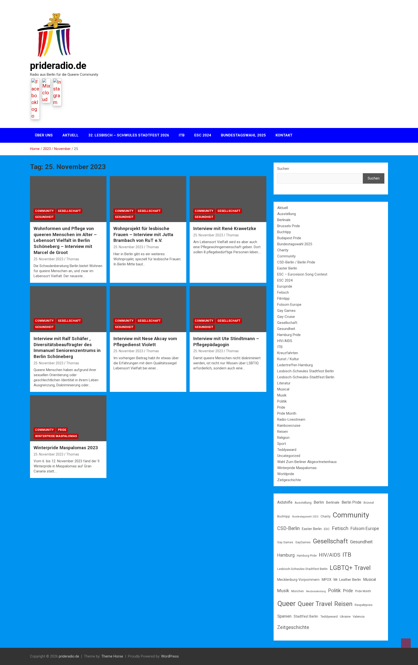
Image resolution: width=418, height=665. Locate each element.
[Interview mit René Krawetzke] (227, 199)
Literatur (284, 383)
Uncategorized (288, 456)
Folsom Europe (289, 304)
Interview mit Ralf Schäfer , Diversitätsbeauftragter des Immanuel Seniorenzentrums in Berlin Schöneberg (67, 347)
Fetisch (283, 292)
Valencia (359, 616)
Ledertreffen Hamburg (295, 365)
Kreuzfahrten (287, 353)
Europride (284, 286)
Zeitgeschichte (289, 480)
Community (44, 211)
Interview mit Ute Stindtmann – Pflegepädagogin (226, 341)
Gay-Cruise (286, 316)
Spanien (284, 616)
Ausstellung (286, 214)
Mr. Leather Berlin (347, 579)
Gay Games (286, 310)
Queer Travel (315, 603)
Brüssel (369, 502)
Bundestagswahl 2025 (243, 135)
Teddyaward (286, 450)
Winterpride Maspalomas (56, 436)
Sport (281, 443)
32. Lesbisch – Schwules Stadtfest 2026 (128, 135)
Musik (281, 395)
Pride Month (286, 413)
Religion (283, 437)
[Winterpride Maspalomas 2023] (68, 418)
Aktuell (70, 135)
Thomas (72, 259)
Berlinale (284, 220)
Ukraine (345, 616)
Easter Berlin (287, 268)
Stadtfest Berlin (306, 616)
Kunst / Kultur (288, 359)
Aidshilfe (284, 502)
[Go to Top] (406, 643)
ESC (327, 529)
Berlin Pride (351, 502)
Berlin (319, 502)
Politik (282, 401)
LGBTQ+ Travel (350, 567)
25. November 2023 (48, 259)
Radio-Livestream (291, 419)
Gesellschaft (69, 211)
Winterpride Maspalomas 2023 (66, 447)
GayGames (303, 542)
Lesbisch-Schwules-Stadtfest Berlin (305, 377)
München (297, 591)
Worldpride (285, 474)
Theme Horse (112, 656)
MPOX (326, 580)
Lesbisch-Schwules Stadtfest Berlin (305, 371)
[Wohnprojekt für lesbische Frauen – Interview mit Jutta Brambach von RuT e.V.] (148, 199)
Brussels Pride (288, 226)
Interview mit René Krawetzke (224, 228)
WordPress (170, 656)
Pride (62, 430)
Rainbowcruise (288, 425)
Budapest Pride (289, 238)
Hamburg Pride (289, 335)
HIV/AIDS (284, 341)
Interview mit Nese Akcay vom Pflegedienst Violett (145, 341)
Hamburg (286, 555)
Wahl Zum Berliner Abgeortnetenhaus (307, 462)
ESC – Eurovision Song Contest (302, 274)
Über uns (44, 135)
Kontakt (284, 135)
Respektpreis (364, 605)
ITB (182, 135)
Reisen (282, 431)
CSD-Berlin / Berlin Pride (296, 262)
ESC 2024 (202, 135)
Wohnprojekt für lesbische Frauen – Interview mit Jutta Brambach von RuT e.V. (143, 234)
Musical (283, 389)
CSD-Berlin (288, 528)
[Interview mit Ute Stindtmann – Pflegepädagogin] (227, 309)
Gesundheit (44, 217)
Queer (286, 603)
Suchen (283, 168)
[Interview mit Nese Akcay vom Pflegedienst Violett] (148, 309)
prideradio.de (58, 65)
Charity (282, 250)
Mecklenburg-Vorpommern (298, 580)
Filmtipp (283, 298)
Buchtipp (284, 232)
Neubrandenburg (316, 591)
